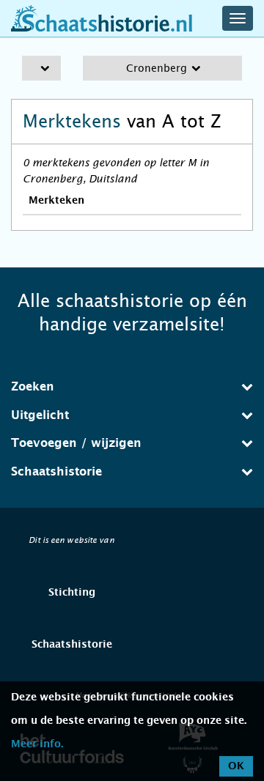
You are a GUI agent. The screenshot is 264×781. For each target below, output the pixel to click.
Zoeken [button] (32, 387)
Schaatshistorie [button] (56, 472)
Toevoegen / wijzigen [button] (76, 443)
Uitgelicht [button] (40, 415)
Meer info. (37, 744)
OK (236, 766)
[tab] (132, 386)
